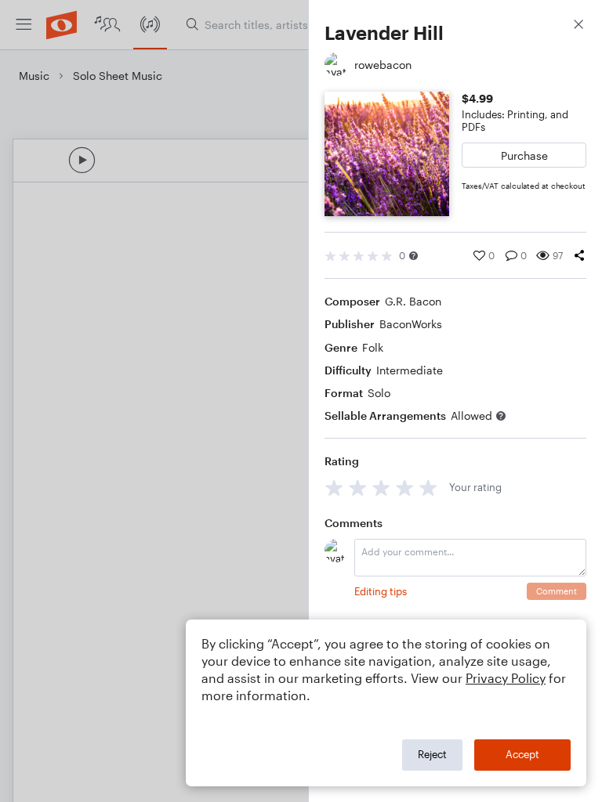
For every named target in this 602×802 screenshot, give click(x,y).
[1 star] (334, 487)
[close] (578, 26)
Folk (372, 347)
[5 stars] (428, 487)
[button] (413, 256)
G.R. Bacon (413, 301)
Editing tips (380, 591)
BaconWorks (410, 324)
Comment (556, 591)
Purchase (524, 155)
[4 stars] (405, 487)
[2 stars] (358, 487)
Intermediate (409, 370)
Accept (522, 754)
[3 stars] (381, 487)
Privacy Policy (506, 677)
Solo (379, 392)
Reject (432, 754)
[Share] (579, 255)
